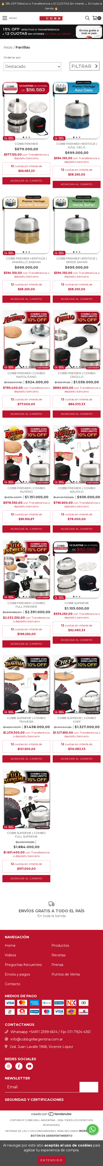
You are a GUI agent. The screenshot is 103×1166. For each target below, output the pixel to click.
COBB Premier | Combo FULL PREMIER (26, 604)
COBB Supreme (76, 603)
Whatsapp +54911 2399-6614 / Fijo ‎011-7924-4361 (51, 1032)
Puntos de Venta (66, 974)
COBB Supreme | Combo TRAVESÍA (26, 719)
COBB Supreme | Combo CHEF (76, 719)
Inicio (8, 47)
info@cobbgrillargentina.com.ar (37, 1039)
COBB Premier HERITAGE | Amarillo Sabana (26, 260)
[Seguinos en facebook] (19, 1066)
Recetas (58, 955)
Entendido (51, 1160)
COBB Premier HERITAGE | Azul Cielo (76, 145)
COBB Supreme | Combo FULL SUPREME (26, 834)
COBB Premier (26, 143)
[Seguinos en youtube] (29, 1066)
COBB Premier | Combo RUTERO (26, 489)
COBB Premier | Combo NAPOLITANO (26, 374)
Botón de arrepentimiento (51, 1135)
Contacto (12, 984)
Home (10, 945)
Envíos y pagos (17, 974)
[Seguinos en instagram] (8, 1066)
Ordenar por (12, 57)
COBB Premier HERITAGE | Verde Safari (76, 260)
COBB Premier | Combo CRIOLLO (77, 374)
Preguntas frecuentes (23, 965)
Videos (10, 955)
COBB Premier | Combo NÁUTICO (77, 489)
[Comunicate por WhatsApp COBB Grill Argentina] (92, 1129)
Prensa (57, 965)
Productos (60, 945)
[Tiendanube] (52, 1115)
